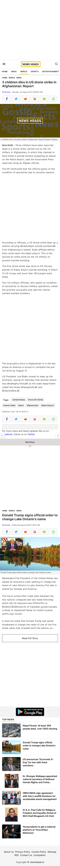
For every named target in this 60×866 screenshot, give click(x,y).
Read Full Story (30, 638)
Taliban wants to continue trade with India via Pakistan (58, 435)
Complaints (39, 855)
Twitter (31, 434)
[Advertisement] (30, 30)
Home (5, 71)
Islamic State (9, 405)
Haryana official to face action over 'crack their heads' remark (2, 435)
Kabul (21, 405)
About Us (9, 851)
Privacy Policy (22, 851)
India (14, 71)
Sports (35, 71)
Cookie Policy (39, 851)
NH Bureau (6, 92)
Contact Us (26, 855)
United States (18, 399)
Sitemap (52, 851)
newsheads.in (37, 862)
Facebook (7, 434)
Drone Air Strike (35, 399)
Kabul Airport (47, 405)
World (23, 71)
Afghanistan (32, 405)
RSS (17, 855)
